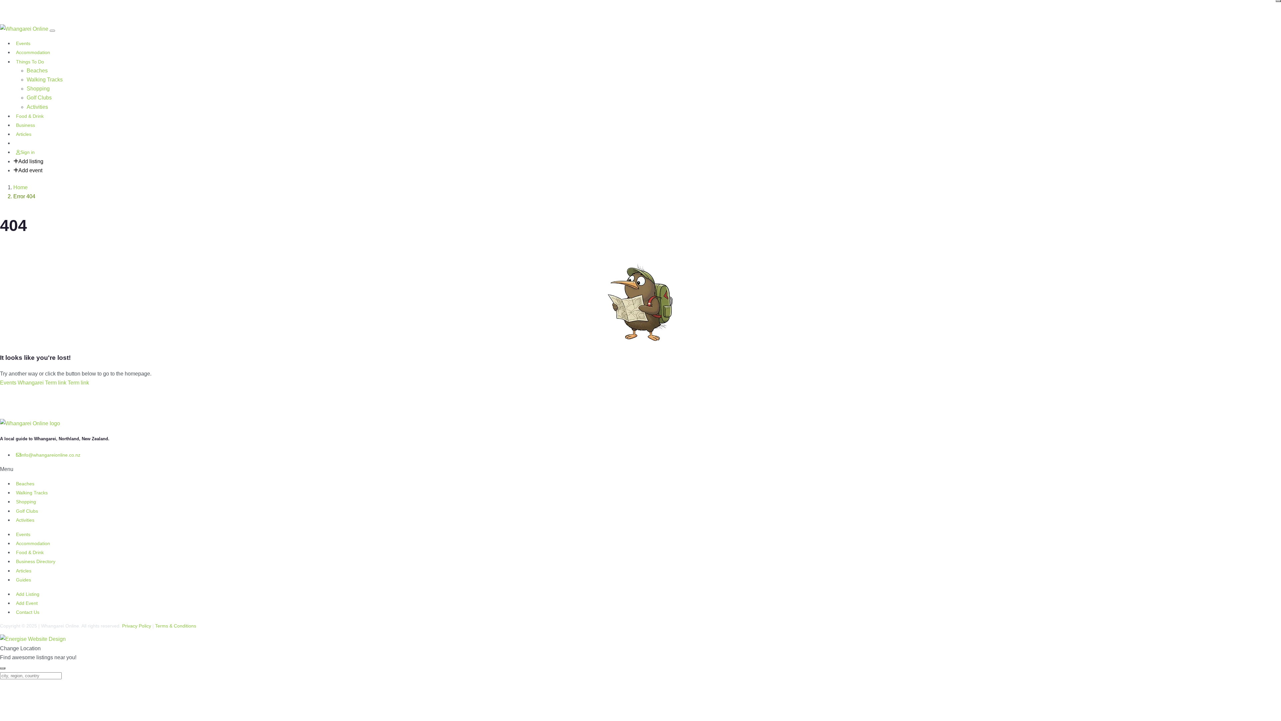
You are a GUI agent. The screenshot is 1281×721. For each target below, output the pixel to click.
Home (20, 187)
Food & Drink (30, 116)
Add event (30, 170)
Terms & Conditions (175, 626)
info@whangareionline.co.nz (50, 455)
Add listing (30, 161)
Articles (23, 134)
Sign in (27, 152)
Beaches (37, 70)
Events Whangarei (22, 383)
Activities (37, 107)
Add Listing (27, 594)
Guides (23, 579)
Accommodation (33, 52)
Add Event (27, 603)
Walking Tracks (45, 79)
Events (23, 43)
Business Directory (35, 561)
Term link (55, 383)
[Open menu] (52, 31)
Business (25, 125)
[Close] (1278, 1)
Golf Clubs (39, 97)
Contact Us (27, 612)
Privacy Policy (136, 626)
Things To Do (30, 61)
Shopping (38, 88)
